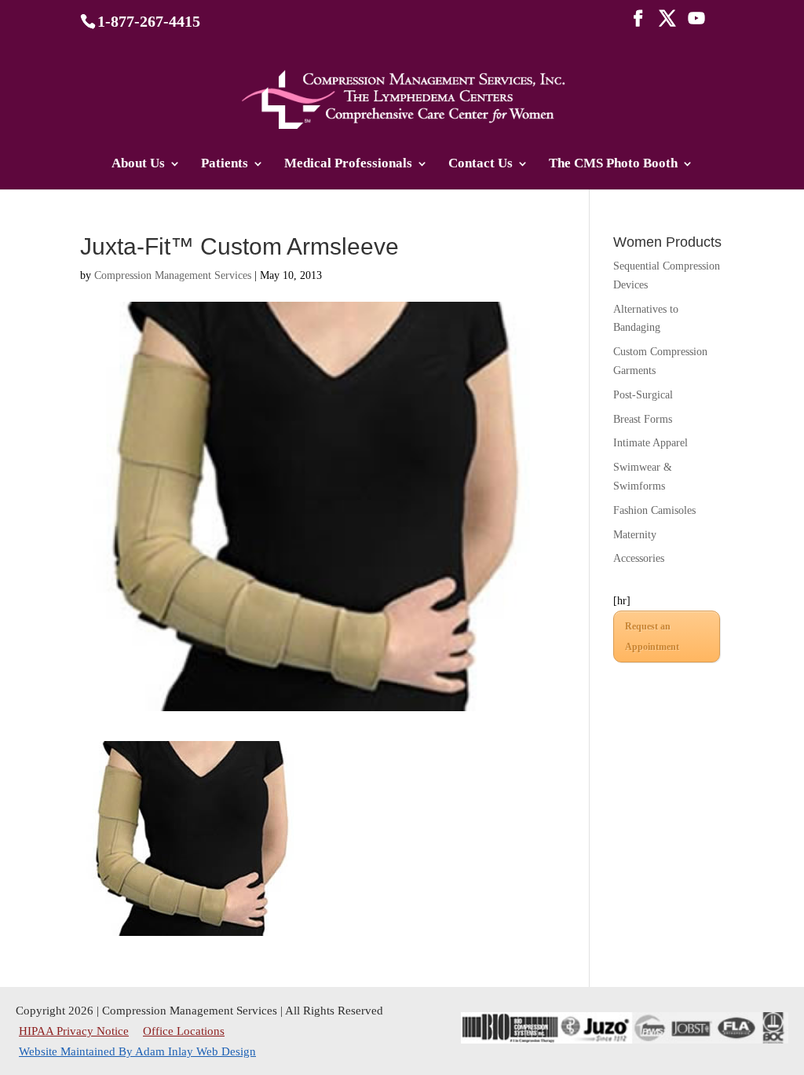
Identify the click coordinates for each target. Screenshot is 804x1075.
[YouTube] (696, 23)
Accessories (638, 558)
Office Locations (184, 1031)
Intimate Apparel (650, 443)
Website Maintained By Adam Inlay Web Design (137, 1051)
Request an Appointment (652, 636)
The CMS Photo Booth (613, 164)
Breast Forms (642, 419)
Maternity (634, 535)
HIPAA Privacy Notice (75, 1031)
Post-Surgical (643, 395)
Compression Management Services (172, 275)
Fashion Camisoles (654, 510)
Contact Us (480, 164)
